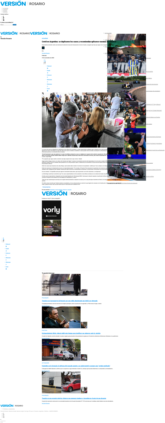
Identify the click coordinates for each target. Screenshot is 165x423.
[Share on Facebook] (83, 60)
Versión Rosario (46, 53)
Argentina (52, 189)
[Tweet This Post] (83, 61)
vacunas (69, 189)
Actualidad (5, 8)
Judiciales (5, 9)
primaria (60, 189)
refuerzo (65, 189)
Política (5, 10)
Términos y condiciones (9, 409)
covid (56, 189)
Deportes (5, 12)
